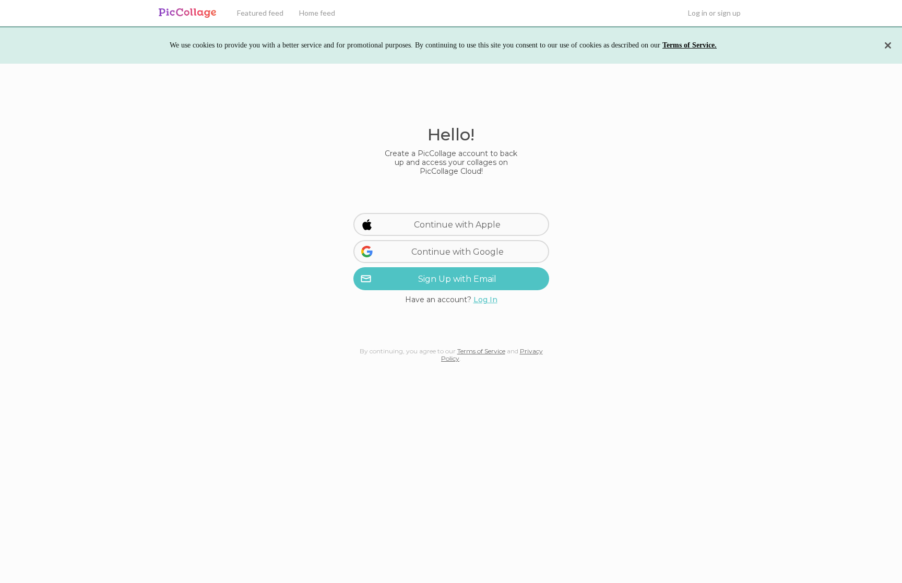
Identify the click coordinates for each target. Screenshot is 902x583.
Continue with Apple (457, 225)
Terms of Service (481, 351)
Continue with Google (457, 252)
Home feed (317, 12)
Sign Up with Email (457, 279)
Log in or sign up (714, 12)
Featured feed (260, 12)
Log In (485, 299)
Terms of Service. (689, 45)
